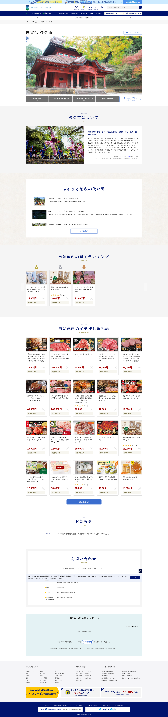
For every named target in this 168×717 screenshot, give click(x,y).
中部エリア (88, 673)
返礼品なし (58, 682)
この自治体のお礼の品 (84, 99)
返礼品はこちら (84, 502)
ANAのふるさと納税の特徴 (129, 671)
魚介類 (27, 675)
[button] (37, 17)
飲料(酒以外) (43, 682)
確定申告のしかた (106, 675)
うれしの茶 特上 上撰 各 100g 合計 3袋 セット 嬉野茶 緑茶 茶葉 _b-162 (35, 479)
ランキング (84, 13)
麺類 (41, 675)
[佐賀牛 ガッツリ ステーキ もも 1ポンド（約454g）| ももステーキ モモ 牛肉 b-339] (107, 344)
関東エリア (79, 673)
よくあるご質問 (119, 705)
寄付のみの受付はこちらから (130, 99)
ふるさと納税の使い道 (60, 99)
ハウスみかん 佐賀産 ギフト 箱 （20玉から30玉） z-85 (59, 479)
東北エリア (88, 671)
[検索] (140, 7)
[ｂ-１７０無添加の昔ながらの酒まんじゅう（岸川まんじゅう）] (84, 467)
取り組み (98, 13)
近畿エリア (79, 675)
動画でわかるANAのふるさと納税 (131, 678)
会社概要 (47, 705)
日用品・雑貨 (58, 675)
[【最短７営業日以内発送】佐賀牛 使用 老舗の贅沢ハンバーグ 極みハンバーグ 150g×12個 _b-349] (84, 386)
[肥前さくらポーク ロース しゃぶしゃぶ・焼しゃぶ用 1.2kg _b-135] (60, 428)
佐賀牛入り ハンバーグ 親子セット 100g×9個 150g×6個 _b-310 (107, 398)
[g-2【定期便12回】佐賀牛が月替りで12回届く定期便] (60, 386)
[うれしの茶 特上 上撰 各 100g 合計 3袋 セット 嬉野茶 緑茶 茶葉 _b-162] (36, 467)
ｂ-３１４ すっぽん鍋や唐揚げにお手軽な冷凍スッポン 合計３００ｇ (36, 289)
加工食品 (42, 673)
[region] (84, 535)
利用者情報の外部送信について (62, 705)
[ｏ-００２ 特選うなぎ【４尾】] (107, 428)
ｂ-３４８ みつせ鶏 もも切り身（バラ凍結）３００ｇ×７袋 (84, 440)
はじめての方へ (126, 673)
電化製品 (57, 678)
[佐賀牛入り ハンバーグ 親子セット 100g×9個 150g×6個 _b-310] (107, 386)
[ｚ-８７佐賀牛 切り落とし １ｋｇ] (84, 344)
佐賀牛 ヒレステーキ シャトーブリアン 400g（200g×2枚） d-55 (35, 398)
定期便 (42, 671)
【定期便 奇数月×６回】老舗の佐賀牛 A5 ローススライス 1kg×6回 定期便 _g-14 (60, 356)
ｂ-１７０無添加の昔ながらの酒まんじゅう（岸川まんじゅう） (84, 479)
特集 (92, 13)
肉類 (27, 673)
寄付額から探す (63, 13)
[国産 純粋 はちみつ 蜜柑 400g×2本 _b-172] (131, 467)
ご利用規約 (79, 705)
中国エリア (88, 675)
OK (135, 577)
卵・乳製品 (43, 680)
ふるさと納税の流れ (127, 675)
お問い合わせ (107, 99)
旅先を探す (74, 13)
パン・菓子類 (43, 678)
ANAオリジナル (30, 671)
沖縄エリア (79, 680)
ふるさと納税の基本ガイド (109, 671)
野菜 (27, 678)
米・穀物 (28, 682)
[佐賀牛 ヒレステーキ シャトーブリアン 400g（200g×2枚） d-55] (36, 386)
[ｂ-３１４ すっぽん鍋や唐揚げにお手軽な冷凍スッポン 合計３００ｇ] (36, 277)
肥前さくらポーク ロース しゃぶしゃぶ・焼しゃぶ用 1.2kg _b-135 (60, 440)
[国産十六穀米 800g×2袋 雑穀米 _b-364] (60, 277)
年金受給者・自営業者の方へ (109, 680)
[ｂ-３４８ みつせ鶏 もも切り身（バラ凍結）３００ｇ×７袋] (84, 428)
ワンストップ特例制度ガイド (109, 673)
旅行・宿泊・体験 (59, 673)
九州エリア (88, 678)
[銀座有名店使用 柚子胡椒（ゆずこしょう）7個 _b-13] (107, 467)
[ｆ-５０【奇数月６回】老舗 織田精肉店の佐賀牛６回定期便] (84, 277)
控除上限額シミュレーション (109, 678)
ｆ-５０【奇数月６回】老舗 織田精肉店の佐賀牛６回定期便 (84, 289)
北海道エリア (79, 671)
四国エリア (79, 678)
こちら (128, 156)
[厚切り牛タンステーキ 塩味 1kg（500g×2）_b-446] (36, 428)
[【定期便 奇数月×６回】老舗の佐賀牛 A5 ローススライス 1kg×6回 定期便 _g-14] (60, 344)
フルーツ (28, 680)
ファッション (58, 680)
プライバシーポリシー (92, 705)
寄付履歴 (86, 642)
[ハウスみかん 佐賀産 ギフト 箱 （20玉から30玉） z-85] (60, 467)
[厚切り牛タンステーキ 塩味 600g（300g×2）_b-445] (131, 386)
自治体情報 (37, 99)
